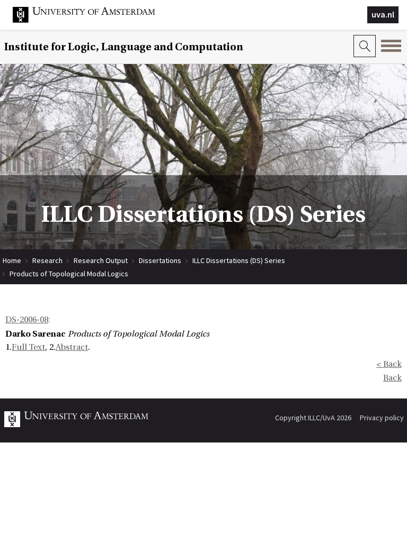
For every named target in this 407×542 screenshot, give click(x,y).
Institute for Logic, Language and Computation (123, 47)
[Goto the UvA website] (92, 20)
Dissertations (160, 260)
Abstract (72, 347)
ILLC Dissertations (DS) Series (238, 260)
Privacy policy (382, 417)
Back (392, 378)
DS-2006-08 (26, 319)
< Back (389, 364)
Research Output (101, 260)
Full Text (28, 347)
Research (47, 260)
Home (12, 260)
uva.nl (382, 14)
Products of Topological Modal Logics (69, 273)
